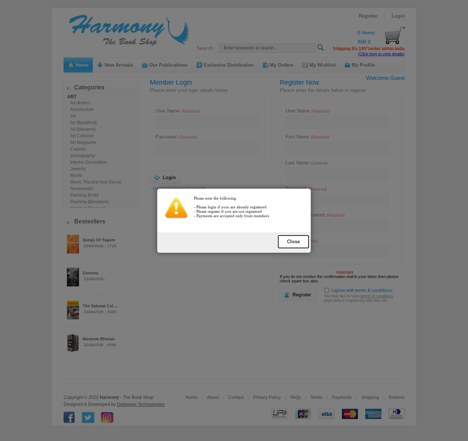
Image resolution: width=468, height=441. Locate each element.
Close (293, 241)
